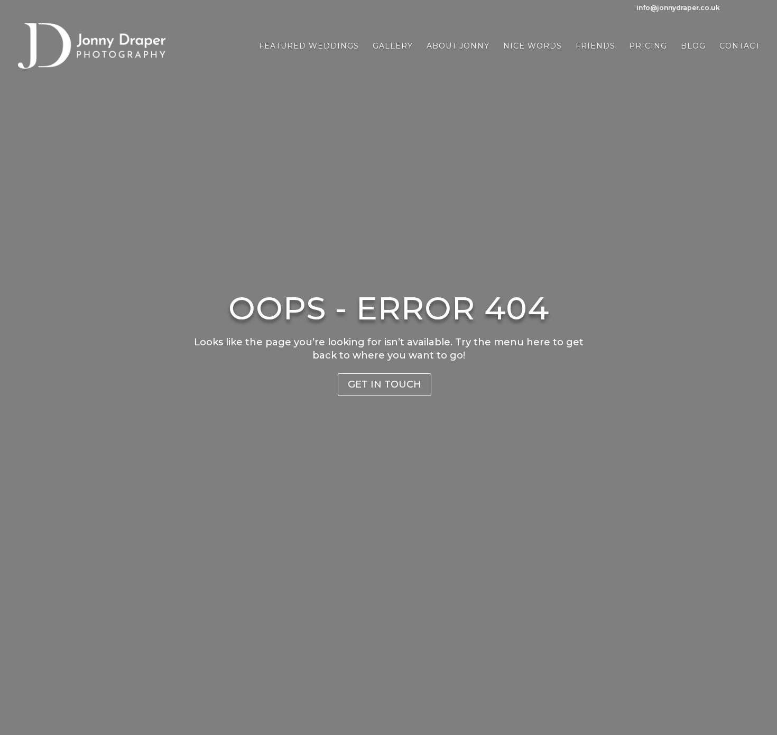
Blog (693, 46)
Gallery (393, 46)
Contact (739, 46)
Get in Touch (384, 384)
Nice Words (532, 46)
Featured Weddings (309, 46)
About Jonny (458, 46)
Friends (595, 46)
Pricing (648, 46)
